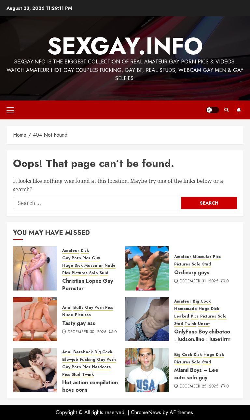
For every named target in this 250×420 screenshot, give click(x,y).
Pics (66, 273)
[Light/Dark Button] (212, 110)
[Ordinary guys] (147, 268)
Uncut (204, 324)
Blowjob (70, 359)
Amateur (70, 250)
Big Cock (202, 301)
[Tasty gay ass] (35, 319)
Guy (96, 258)
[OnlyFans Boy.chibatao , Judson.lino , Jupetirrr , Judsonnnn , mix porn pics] (147, 319)
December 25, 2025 (199, 386)
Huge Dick (72, 265)
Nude (110, 265)
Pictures (80, 273)
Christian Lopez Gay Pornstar (87, 284)
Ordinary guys (191, 272)
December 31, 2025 (199, 281)
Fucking (87, 359)
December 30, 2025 (87, 332)
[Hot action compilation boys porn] (35, 370)
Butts (78, 307)
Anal (67, 307)
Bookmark (238, 110)
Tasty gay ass (78, 323)
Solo (93, 273)
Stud (104, 273)
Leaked (181, 316)
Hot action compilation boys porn (90, 386)
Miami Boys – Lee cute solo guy (196, 373)
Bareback (83, 352)
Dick (85, 250)
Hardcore (101, 367)
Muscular (93, 265)
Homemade (185, 309)
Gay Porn (106, 359)
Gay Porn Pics (76, 258)
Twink (190, 324)
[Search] (226, 109)
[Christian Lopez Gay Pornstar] (35, 268)
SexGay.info (125, 46)
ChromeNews (146, 412)
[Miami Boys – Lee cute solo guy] (147, 370)
